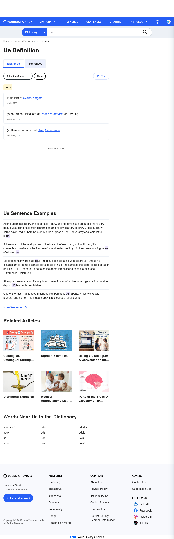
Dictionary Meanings (23, 41)
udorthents (85, 427)
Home (6, 41)
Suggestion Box (141, 489)
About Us (96, 482)
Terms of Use (98, 509)
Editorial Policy (99, 495)
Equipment (55, 114)
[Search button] (147, 32)
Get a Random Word (18, 498)
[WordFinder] (169, 21)
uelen (6, 443)
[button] (157, 21)
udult (82, 432)
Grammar (54, 502)
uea (43, 438)
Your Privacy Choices (91, 537)
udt (43, 432)
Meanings (13, 63)
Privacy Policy (99, 489)
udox (6, 432)
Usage (53, 516)
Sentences (35, 63)
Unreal (27, 97)
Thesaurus (55, 489)
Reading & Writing (60, 523)
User (44, 114)
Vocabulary (55, 509)
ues (43, 443)
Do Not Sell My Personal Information (102, 518)
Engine (37, 97)
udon (44, 427)
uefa (81, 438)
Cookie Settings (100, 502)
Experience (52, 130)
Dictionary (31, 32)
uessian (83, 443)
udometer (9, 427)
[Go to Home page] (17, 21)
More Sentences (13, 307)
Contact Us (139, 482)
